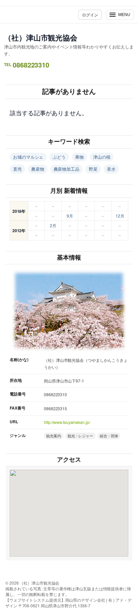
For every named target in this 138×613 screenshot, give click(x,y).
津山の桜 (102, 157)
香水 (111, 169)
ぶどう (59, 157)
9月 (70, 215)
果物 (79, 157)
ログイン (90, 14)
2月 (53, 225)
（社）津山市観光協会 (40, 37)
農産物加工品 (66, 169)
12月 (120, 215)
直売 (17, 169)
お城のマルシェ (28, 157)
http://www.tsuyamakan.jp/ (67, 422)
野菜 (93, 169)
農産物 (37, 169)
